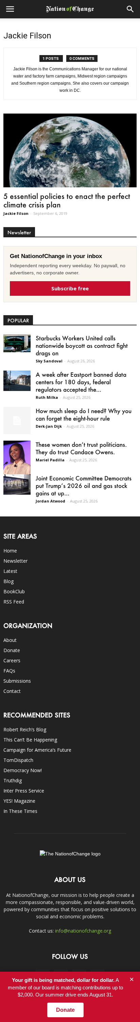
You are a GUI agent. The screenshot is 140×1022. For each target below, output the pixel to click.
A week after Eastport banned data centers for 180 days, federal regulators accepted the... (81, 382)
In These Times (20, 811)
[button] (130, 9)
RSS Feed (13, 601)
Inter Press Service (23, 790)
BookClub (14, 591)
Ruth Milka (47, 397)
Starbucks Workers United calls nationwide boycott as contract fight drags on (82, 345)
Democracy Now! (22, 770)
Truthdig (12, 780)
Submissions (17, 681)
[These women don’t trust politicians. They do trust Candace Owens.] (17, 460)
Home (10, 550)
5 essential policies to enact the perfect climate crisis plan (66, 200)
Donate (11, 650)
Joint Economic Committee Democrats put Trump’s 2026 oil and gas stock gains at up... (84, 485)
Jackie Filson (16, 213)
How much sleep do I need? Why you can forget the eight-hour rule (84, 414)
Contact (12, 691)
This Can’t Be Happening (30, 739)
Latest (10, 571)
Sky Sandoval (49, 360)
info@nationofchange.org (83, 930)
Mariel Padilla (50, 459)
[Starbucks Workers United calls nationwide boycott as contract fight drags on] (17, 343)
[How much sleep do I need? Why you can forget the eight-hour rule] (17, 420)
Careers (11, 660)
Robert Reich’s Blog (24, 729)
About (10, 640)
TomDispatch (18, 760)
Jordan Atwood (50, 501)
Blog (8, 581)
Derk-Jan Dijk (49, 426)
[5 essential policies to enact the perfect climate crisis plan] (70, 150)
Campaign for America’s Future (37, 750)
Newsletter (15, 561)
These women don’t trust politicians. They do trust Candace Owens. (81, 448)
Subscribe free (70, 288)
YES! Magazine (19, 801)
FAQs (9, 670)
